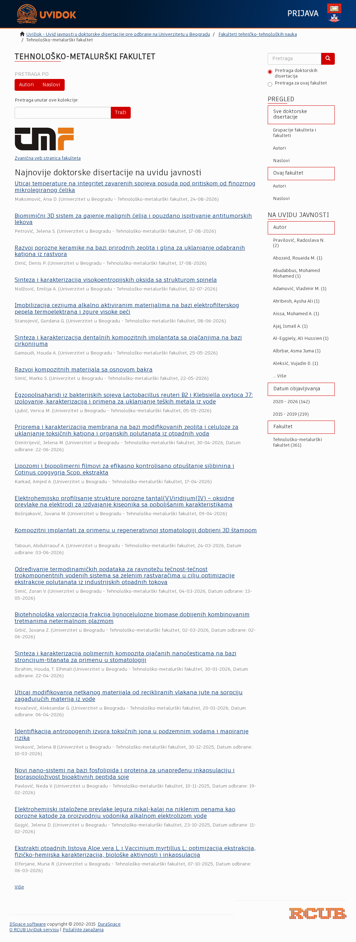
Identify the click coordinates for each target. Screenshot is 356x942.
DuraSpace (109, 924)
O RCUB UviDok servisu (34, 930)
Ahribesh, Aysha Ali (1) (296, 301)
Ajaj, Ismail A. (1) (290, 326)
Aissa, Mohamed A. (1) (296, 314)
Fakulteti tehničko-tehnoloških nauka (257, 34)
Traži (120, 112)
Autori (26, 84)
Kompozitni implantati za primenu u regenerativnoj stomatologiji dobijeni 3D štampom (136, 531)
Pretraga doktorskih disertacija (296, 74)
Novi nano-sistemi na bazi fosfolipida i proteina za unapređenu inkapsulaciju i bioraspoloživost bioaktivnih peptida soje (125, 774)
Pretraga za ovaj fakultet (301, 83)
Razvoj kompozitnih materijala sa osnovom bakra (84, 370)
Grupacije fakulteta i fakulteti (294, 133)
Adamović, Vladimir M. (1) (299, 289)
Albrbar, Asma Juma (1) (297, 351)
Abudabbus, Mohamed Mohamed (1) (296, 274)
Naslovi (51, 84)
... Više (279, 376)
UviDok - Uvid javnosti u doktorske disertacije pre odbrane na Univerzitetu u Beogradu (118, 34)
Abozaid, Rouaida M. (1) (297, 258)
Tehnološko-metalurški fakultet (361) (297, 443)
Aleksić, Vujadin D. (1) (295, 363)
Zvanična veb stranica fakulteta (48, 158)
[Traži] (328, 59)
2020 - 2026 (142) (291, 402)
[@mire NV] (318, 913)
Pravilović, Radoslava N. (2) (299, 243)
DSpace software (27, 924)
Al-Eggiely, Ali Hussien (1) (301, 338)
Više (19, 887)
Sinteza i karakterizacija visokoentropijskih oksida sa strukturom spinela (116, 280)
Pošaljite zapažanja (83, 930)
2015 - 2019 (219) (291, 414)
